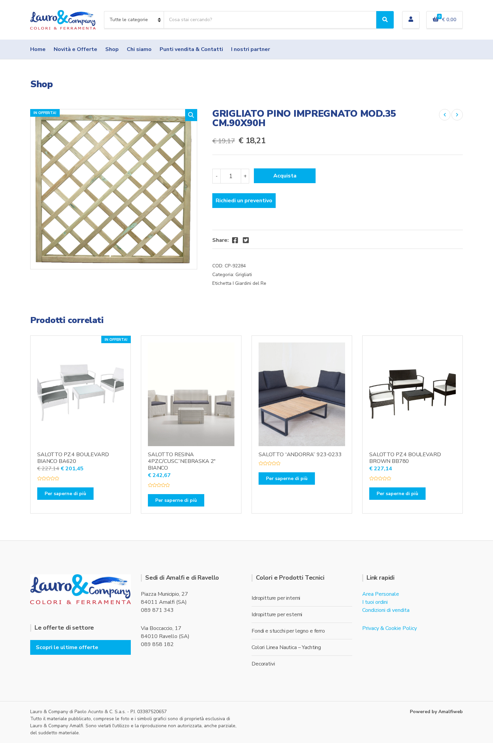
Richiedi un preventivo (244, 200)
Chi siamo (139, 49)
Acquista (284, 175)
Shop (112, 49)
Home (38, 49)
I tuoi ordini (375, 602)
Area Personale (380, 594)
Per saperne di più (65, 493)
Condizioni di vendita (385, 610)
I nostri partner (250, 49)
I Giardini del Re (249, 283)
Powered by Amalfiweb (436, 711)
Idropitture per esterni (277, 614)
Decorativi (263, 664)
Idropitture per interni (276, 598)
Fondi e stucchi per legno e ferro (288, 631)
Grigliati (243, 274)
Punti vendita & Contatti (191, 49)
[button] (191, 115)
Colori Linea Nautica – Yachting (286, 647)
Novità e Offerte (75, 49)
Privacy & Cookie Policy (389, 628)
